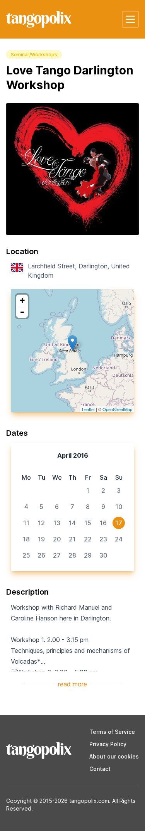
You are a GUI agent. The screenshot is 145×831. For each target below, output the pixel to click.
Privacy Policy (107, 744)
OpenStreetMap (117, 409)
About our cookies (114, 756)
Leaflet (88, 409)
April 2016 (72, 455)
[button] (130, 19)
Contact (100, 768)
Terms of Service (112, 731)
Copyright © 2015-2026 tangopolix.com (57, 800)
